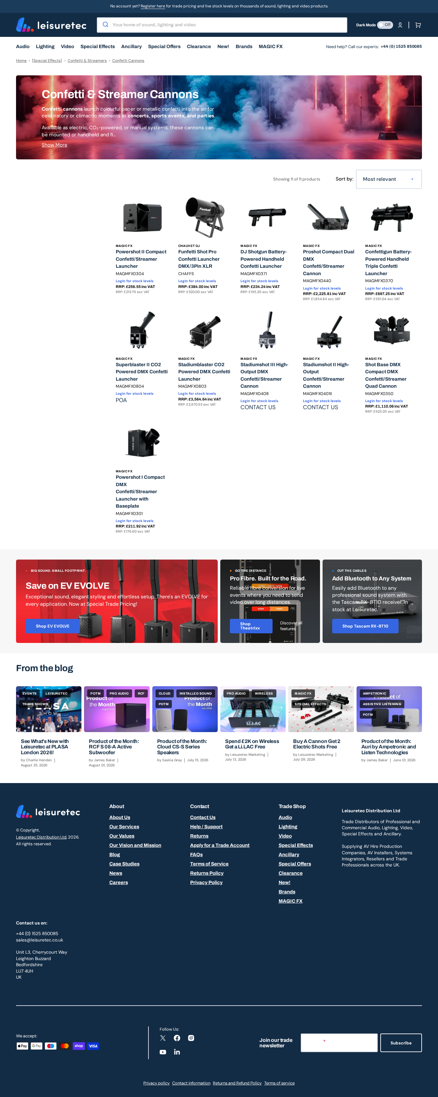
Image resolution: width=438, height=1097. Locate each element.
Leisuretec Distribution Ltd (41, 837)
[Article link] (48, 729)
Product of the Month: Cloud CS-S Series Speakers (182, 746)
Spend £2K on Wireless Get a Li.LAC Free (252, 744)
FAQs (196, 854)
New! (285, 882)
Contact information (191, 1083)
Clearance (291, 873)
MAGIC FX (291, 901)
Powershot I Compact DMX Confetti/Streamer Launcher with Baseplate (140, 492)
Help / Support (206, 826)
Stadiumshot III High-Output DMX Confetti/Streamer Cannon (264, 375)
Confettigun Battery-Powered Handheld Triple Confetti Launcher (388, 262)
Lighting (288, 826)
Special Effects (296, 845)
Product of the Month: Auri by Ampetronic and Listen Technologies (388, 746)
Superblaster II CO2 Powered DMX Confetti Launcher (142, 372)
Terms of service (279, 1083)
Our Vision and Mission (135, 845)
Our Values (121, 836)
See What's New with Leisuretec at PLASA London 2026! (45, 746)
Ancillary (289, 854)
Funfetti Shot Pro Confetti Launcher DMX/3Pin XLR (199, 259)
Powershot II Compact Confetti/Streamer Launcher (141, 259)
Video (285, 836)
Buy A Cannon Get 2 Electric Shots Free (316, 744)
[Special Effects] (47, 60)
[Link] (117, 601)
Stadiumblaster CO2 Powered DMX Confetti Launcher (204, 372)
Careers (118, 882)
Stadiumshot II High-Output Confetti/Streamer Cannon (326, 375)
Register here (153, 6)
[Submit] (105, 25)
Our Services (124, 826)
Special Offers (295, 863)
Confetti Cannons (128, 60)
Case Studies (124, 863)
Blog (114, 854)
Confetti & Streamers (87, 60)
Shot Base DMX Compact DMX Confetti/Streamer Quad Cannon (386, 375)
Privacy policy (156, 1083)
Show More (54, 145)
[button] (400, 25)
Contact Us (202, 817)
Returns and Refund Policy (237, 1083)
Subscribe (401, 1043)
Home (21, 60)
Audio (285, 817)
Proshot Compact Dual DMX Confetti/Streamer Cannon (328, 262)
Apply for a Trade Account (219, 845)
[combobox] (222, 25)
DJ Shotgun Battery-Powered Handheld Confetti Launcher (263, 259)
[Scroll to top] (430, 1089)
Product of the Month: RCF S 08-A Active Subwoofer (114, 746)
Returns (199, 836)
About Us (119, 817)
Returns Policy (206, 873)
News (115, 873)
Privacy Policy (206, 882)
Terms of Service (209, 863)
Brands (287, 891)
